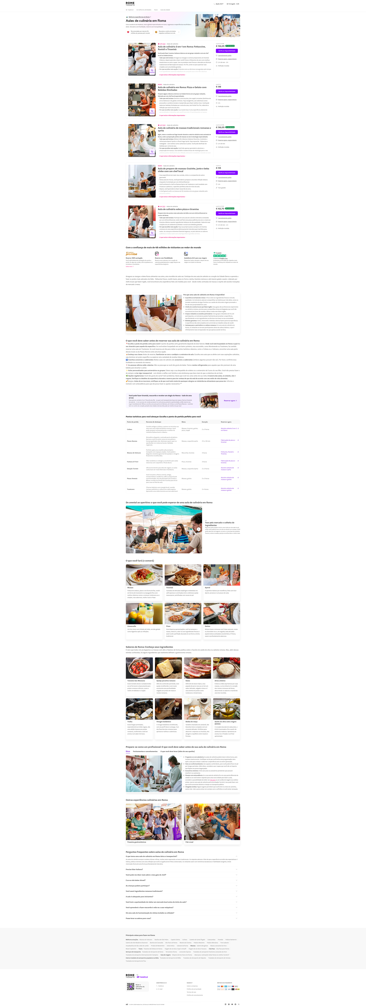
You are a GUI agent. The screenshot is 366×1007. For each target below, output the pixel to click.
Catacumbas (211, 940)
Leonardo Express (185, 952)
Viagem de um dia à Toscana (197, 949)
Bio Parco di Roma (171, 943)
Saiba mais (129, 266)
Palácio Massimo (199, 943)
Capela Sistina (175, 940)
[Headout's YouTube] (232, 1004)
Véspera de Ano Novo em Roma (182, 955)
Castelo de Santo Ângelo (197, 940)
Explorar (131, 10)
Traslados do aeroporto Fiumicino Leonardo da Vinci (210, 952)
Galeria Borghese (202, 946)
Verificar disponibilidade (226, 51)
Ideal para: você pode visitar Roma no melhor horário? (211, 955)
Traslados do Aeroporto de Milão (170, 958)
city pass (213, 780)
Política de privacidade (194, 989)
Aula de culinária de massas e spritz (227, 469)
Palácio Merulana (212, 943)
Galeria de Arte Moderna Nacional (137, 943)
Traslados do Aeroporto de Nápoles (194, 958)
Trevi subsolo (224, 943)
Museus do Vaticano (145, 940)
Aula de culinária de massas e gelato (227, 478)
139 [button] (164, 44)
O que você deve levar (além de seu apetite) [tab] (178, 751)
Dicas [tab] (128, 751)
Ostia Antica (170, 946)
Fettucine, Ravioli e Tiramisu (227, 453)
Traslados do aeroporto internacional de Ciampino (142, 955)
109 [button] (164, 125)
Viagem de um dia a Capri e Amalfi (175, 949)
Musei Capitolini (131, 949)
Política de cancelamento (195, 995)
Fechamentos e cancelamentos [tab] (145, 751)
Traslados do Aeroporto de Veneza (219, 958)
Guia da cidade (165, 10)
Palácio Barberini (231, 940)
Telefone (161, 986)
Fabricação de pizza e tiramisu (228, 441)
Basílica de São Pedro (161, 940)
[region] (142, 59)
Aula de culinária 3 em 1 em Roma (229, 429)
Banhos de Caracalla (156, 943)
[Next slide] (153, 59)
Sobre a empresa (192, 986)
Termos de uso (191, 992)
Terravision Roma (171, 952)
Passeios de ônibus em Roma (153, 949)
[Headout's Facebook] (235, 1004)
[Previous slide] (130, 59)
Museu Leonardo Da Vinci (218, 946)
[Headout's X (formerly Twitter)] (239, 1004)
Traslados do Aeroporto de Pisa (136, 961)
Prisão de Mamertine (157, 946)
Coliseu (184, 940)
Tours (156, 10)
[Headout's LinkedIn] (225, 1004)
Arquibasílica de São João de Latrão (137, 946)
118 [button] (164, 206)
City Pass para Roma (222, 949)
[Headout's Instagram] (229, 1004)
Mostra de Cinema (185, 943)
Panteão (220, 940)
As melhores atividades (143, 10)
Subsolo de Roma (182, 946)
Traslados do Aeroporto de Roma (152, 952)
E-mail (160, 989)
